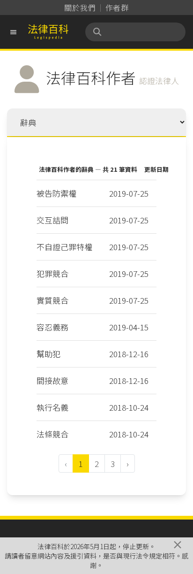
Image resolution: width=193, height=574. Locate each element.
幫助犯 (48, 354)
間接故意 (52, 380)
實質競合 (52, 300)
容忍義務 (52, 327)
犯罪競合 (52, 273)
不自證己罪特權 (64, 247)
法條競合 (52, 434)
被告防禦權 (56, 193)
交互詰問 (52, 220)
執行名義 (52, 407)
